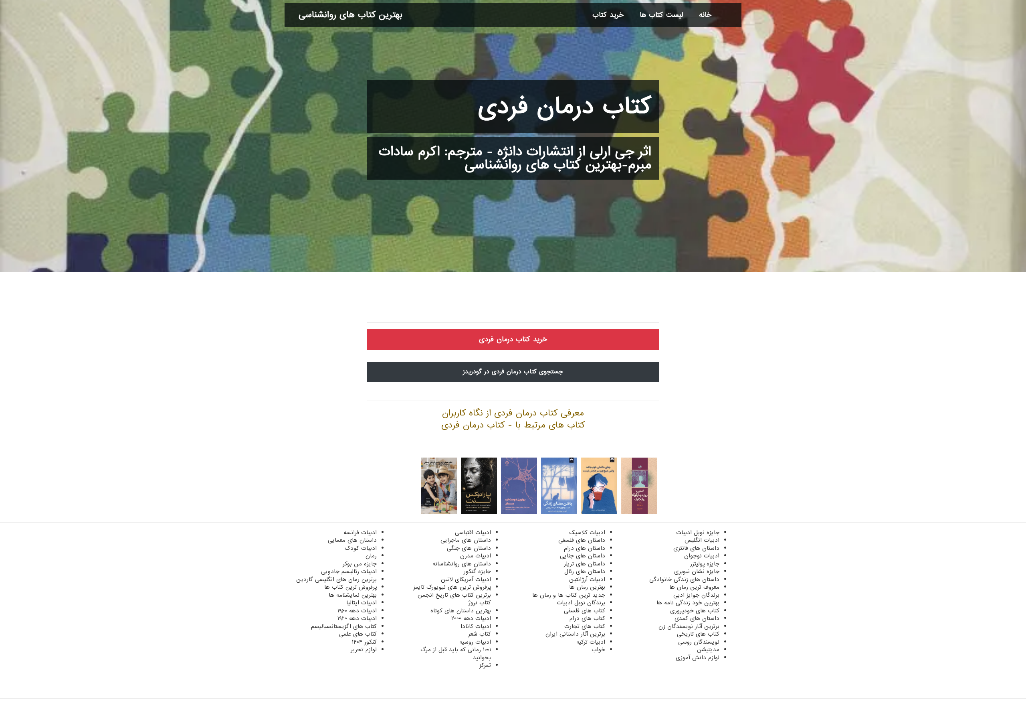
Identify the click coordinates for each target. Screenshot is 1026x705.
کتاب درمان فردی (564, 106)
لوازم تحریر (364, 649)
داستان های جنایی (582, 555)
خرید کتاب (608, 15)
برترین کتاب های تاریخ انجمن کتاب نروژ (454, 599)
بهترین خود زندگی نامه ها (687, 602)
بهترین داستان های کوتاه (460, 610)
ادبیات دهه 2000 (471, 618)
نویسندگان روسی (698, 642)
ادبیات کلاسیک (587, 532)
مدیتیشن (708, 649)
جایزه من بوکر (360, 563)
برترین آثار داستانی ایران (575, 634)
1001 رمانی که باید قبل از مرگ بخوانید (455, 653)
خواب (598, 649)
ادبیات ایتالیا (361, 602)
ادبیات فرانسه (360, 532)
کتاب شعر (479, 634)
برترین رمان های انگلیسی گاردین (336, 579)
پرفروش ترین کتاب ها (350, 587)
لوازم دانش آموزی (697, 657)
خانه (705, 15)
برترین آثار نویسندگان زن (688, 626)
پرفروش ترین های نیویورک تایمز (452, 587)
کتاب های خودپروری (694, 610)
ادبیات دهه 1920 (357, 618)
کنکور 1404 (364, 642)
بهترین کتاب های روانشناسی (350, 15)
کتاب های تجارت (584, 626)
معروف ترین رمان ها (694, 587)
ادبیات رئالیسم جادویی (349, 571)
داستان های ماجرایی (465, 540)
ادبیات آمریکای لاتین (466, 579)
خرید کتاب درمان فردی (513, 339)
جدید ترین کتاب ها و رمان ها (568, 595)
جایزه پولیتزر (704, 563)
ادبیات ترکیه (590, 642)
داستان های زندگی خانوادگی (684, 579)
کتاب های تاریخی (698, 634)
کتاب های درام (587, 618)
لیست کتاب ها (661, 15)
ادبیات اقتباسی (473, 532)
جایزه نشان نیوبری (696, 571)
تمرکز (485, 665)
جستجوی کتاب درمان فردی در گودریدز (513, 372)
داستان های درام (584, 548)
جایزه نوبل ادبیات (697, 532)
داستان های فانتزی (696, 548)
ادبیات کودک (361, 548)
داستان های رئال (584, 571)
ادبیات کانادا (475, 626)
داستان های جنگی (469, 548)
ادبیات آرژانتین (587, 579)
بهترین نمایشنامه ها (353, 595)
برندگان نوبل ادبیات (581, 602)
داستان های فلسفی (581, 540)
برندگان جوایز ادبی (696, 595)
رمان (371, 555)
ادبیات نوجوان (701, 555)
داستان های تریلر (584, 563)
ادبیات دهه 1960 (357, 610)
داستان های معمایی (352, 540)
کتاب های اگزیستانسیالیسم (344, 626)
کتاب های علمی (358, 634)
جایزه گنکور (477, 571)
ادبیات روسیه (475, 642)
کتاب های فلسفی (584, 610)
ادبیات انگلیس (702, 540)
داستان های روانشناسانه (461, 563)
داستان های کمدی (697, 618)
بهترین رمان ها (587, 587)
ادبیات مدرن (475, 555)
